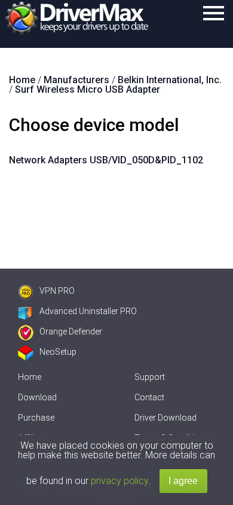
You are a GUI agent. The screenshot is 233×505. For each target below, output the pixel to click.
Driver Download (165, 417)
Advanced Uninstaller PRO (88, 311)
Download (37, 397)
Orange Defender (70, 331)
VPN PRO (57, 291)
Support (149, 377)
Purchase (36, 417)
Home (29, 377)
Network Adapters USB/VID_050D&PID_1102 (106, 160)
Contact (149, 397)
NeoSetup (57, 352)
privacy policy (119, 480)
